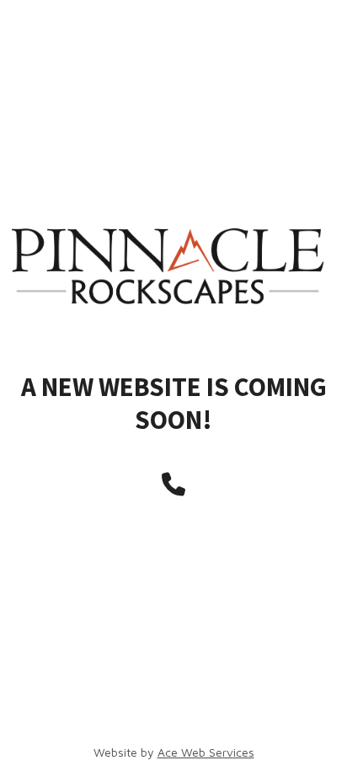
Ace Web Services (205, 752)
